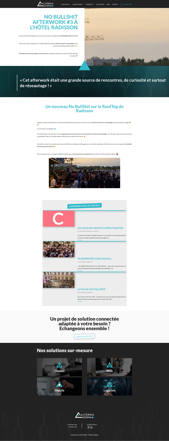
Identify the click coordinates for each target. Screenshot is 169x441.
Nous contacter (84, 336)
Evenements (88, 231)
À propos (89, 4)
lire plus (80, 240)
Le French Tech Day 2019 (91, 289)
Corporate (96, 231)
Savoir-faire (77, 4)
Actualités (100, 4)
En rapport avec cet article (84, 206)
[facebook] (88, 427)
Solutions (65, 4)
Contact (115, 4)
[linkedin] (91, 427)
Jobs (108, 4)
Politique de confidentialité (79, 435)
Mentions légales (93, 435)
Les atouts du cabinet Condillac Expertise (100, 227)
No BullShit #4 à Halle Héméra (94, 258)
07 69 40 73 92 (127, 4)
